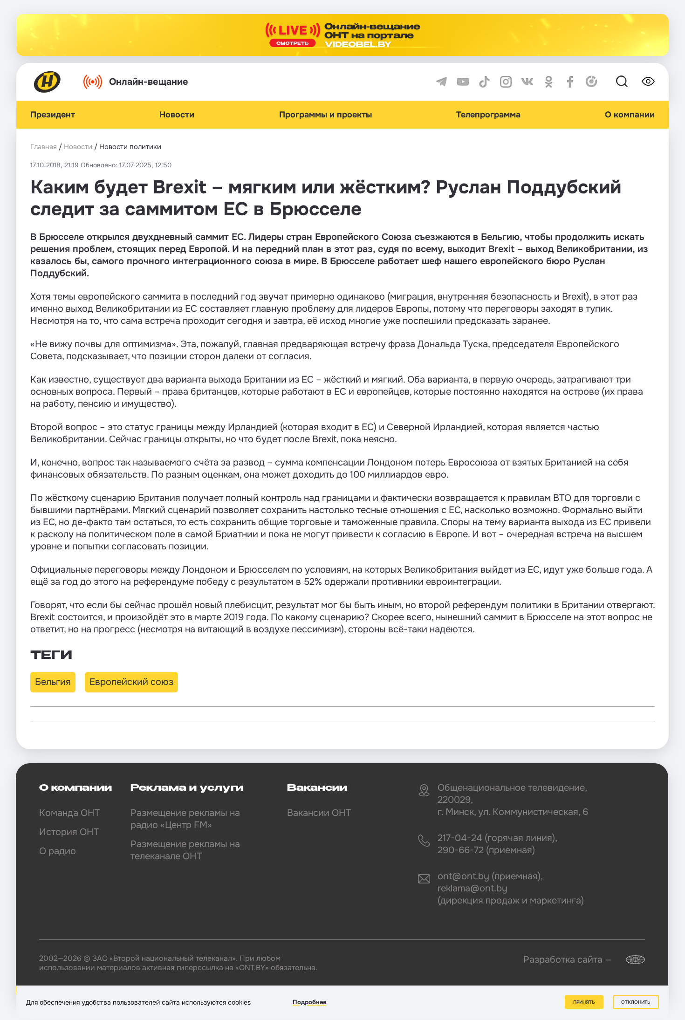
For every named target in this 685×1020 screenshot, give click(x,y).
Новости (176, 114)
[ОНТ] (47, 82)
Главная (43, 146)
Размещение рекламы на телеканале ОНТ (185, 850)
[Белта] (629, 959)
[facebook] (570, 82)
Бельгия (53, 682)
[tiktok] (484, 82)
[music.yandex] (591, 82)
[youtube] (463, 82)
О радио (57, 851)
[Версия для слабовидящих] (648, 81)
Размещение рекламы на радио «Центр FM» (185, 819)
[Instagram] (506, 82)
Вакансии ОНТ (319, 813)
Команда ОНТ (69, 813)
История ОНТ (69, 832)
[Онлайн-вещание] (342, 35)
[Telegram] (441, 82)
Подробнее (309, 1002)
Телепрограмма (488, 114)
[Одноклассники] (549, 82)
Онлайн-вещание (148, 82)
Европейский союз (131, 682)
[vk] (527, 82)
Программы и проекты (325, 114)
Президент (52, 114)
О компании (630, 114)
